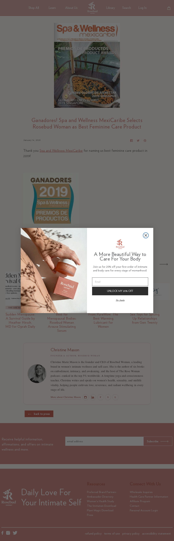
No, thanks (120, 300)
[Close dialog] (146, 235)
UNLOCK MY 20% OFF (120, 291)
